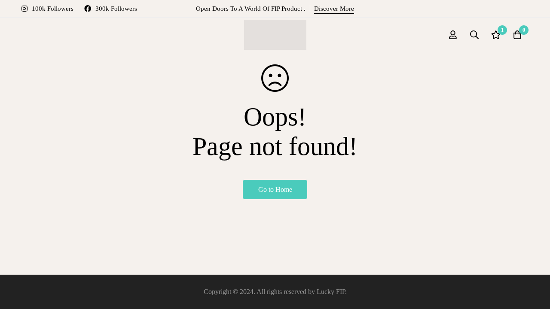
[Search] (474, 34)
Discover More (334, 8)
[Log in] (453, 34)
